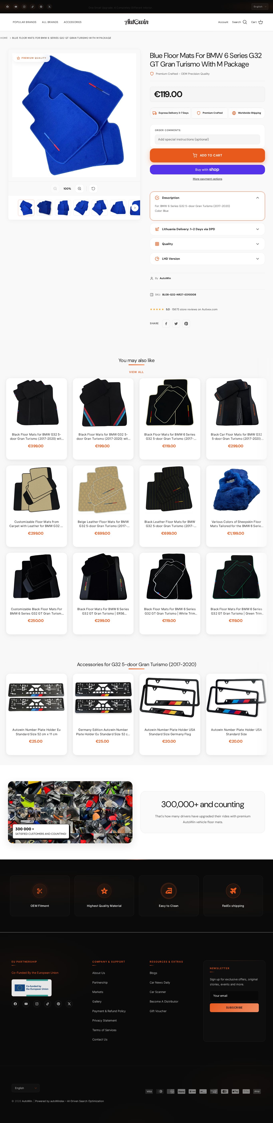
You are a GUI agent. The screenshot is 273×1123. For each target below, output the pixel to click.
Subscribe (234, 1007)
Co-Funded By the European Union (35, 972)
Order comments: (168, 130)
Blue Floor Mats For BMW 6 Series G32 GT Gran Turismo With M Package (61, 38)
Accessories (73, 22)
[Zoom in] (79, 188)
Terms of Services (104, 1030)
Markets (97, 992)
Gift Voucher (158, 1011)
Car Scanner (158, 992)
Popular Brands (24, 22)
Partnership (100, 982)
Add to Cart (211, 155)
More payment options (207, 179)
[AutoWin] (136, 22)
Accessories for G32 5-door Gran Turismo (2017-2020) (136, 664)
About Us (98, 973)
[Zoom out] (55, 188)
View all (136, 372)
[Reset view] (93, 188)
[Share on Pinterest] (186, 324)
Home (4, 38)
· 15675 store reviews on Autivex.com (191, 309)
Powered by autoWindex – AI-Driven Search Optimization (69, 1101)
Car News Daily (160, 982)
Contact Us (100, 1039)
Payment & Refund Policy (109, 1011)
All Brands (50, 22)
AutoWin (27, 1101)
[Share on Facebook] (166, 324)
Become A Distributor (164, 1001)
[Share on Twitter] (176, 324)
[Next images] (134, 207)
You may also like (137, 360)
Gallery (97, 1001)
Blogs (153, 973)
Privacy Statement (104, 1020)
